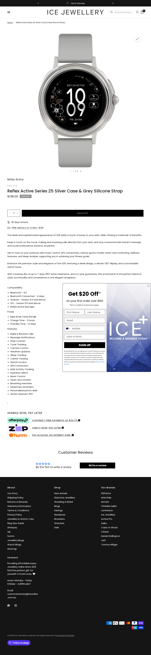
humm (10, 536)
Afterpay (12, 527)
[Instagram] (17, 605)
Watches (59, 523)
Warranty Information (19, 506)
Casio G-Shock (109, 527)
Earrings (58, 510)
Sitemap (12, 548)
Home (10, 22)
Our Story (12, 493)
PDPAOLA (106, 493)
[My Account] (137, 12)
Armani (105, 501)
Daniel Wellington (110, 536)
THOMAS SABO (109, 506)
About (11, 488)
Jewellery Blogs (15, 540)
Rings (57, 506)
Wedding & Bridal (63, 501)
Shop (57, 488)
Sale (56, 527)
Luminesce (107, 510)
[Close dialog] (148, 285)
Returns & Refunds (17, 501)
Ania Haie (106, 497)
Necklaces (59, 514)
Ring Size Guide (15, 523)
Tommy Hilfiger (109, 544)
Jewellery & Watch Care (20, 518)
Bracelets (59, 518)
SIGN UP (85, 345)
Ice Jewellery (108, 514)
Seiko (104, 523)
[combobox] (67, 328)
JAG (103, 540)
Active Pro (106, 518)
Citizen (105, 531)
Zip (9, 531)
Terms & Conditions (18, 510)
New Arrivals (60, 493)
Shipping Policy (15, 497)
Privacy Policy (14, 514)
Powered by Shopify (64, 635)
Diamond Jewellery (64, 497)
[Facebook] (10, 605)
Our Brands (108, 488)
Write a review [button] (97, 465)
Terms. (67, 364)
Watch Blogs (14, 544)
